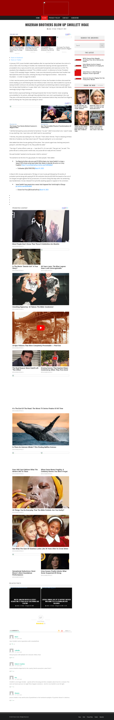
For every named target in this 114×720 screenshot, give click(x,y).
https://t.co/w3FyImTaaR (29, 165)
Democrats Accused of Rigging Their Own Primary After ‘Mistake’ (94, 78)
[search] (102, 45)
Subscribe (75, 18)
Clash (44, 18)
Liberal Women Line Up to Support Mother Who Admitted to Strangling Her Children (93, 65)
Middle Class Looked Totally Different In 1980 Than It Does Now (96, 128)
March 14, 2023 (39, 168)
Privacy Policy (54, 18)
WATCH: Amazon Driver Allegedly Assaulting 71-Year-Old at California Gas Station (93, 59)
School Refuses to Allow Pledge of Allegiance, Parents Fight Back (92, 72)
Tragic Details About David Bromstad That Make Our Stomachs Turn (81, 129)
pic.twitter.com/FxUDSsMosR (44, 165)
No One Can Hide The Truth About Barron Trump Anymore (81, 107)
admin (49, 29)
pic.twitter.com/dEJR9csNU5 (24, 186)
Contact (66, 18)
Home (38, 18)
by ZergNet (100, 85)
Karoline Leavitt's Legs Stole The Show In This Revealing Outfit (97, 107)
